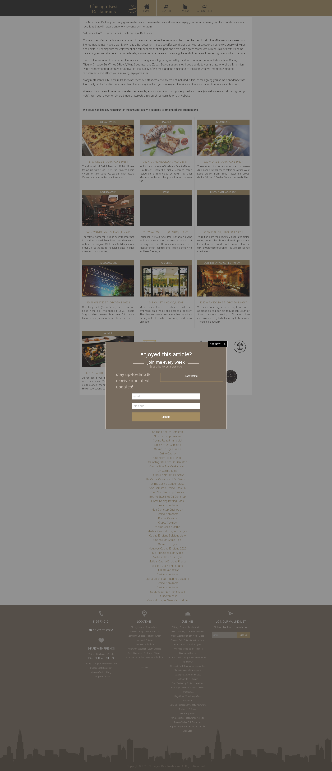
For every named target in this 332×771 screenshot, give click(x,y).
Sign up (166, 416)
